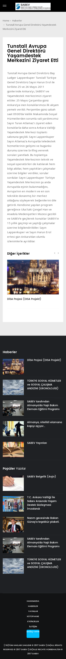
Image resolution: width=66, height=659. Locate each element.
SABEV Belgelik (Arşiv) (41, 477)
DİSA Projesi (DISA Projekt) (24, 299)
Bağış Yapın (33, 631)
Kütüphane (33, 616)
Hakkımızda (33, 601)
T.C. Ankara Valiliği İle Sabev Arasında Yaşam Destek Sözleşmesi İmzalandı (42, 503)
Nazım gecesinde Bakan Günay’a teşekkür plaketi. (43, 520)
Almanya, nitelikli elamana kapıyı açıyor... (44, 424)
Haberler (17, 20)
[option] (33, 282)
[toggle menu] (4, 5)
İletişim (33, 626)
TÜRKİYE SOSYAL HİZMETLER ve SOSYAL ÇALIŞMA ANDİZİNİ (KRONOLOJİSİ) (44, 385)
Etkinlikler (33, 621)
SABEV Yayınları (37, 443)
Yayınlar (33, 611)
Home (6, 20)
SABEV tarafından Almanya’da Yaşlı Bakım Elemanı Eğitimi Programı (43, 405)
